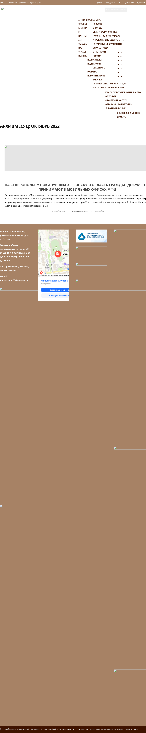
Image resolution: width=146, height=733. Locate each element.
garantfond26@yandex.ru (135, 2)
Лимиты (121, 117)
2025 (119, 57)
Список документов (128, 113)
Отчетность (100, 52)
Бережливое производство (108, 88)
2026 (119, 53)
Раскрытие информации (106, 36)
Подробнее (99, 211)
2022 (119, 68)
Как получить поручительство (123, 92)
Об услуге (110, 96)
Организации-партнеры (118, 104)
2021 (119, 72)
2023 (119, 65)
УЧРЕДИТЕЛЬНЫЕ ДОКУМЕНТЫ (108, 40)
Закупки (97, 80)
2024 (119, 61)
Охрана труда (100, 48)
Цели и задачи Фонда (105, 32)
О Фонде (82, 24)
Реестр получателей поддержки (94, 60)
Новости (98, 24)
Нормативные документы (107, 44)
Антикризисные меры (89, 20)
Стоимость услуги (116, 100)
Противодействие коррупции (109, 84)
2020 (119, 76)
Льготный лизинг (115, 108)
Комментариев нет (80, 211)
